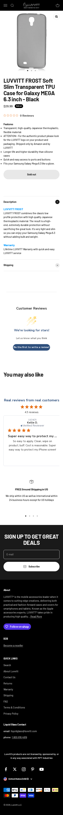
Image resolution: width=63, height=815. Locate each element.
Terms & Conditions (14, 707)
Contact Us (9, 677)
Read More (36, 616)
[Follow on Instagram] (23, 769)
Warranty (8, 689)
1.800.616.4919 (19, 737)
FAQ (6, 701)
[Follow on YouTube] (41, 769)
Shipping (8, 695)
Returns (8, 683)
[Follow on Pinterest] (32, 769)
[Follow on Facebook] (6, 769)
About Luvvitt (11, 671)
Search (7, 665)
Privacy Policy (11, 713)
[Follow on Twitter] (14, 769)
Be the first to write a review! (31, 347)
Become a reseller (13, 645)
